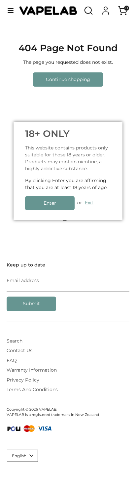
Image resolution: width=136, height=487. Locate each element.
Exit (89, 203)
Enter (50, 203)
